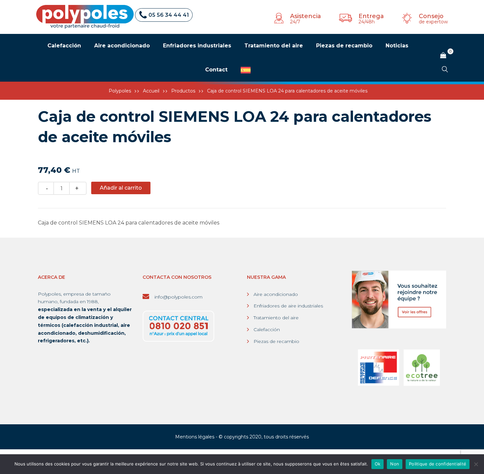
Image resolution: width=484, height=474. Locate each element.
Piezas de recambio (276, 341)
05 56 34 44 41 (168, 15)
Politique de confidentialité (437, 463)
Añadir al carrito (121, 188)
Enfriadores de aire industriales (288, 306)
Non (394, 463)
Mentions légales (194, 437)
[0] (443, 55)
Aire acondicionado (276, 294)
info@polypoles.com (177, 297)
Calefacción (267, 329)
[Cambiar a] (246, 70)
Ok (378, 463)
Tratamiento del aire (276, 318)
